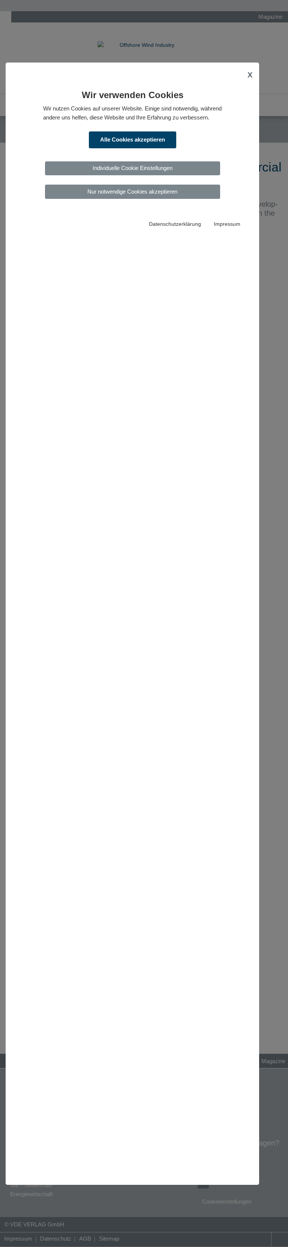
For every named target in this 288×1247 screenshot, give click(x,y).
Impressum (227, 224)
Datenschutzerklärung (175, 224)
